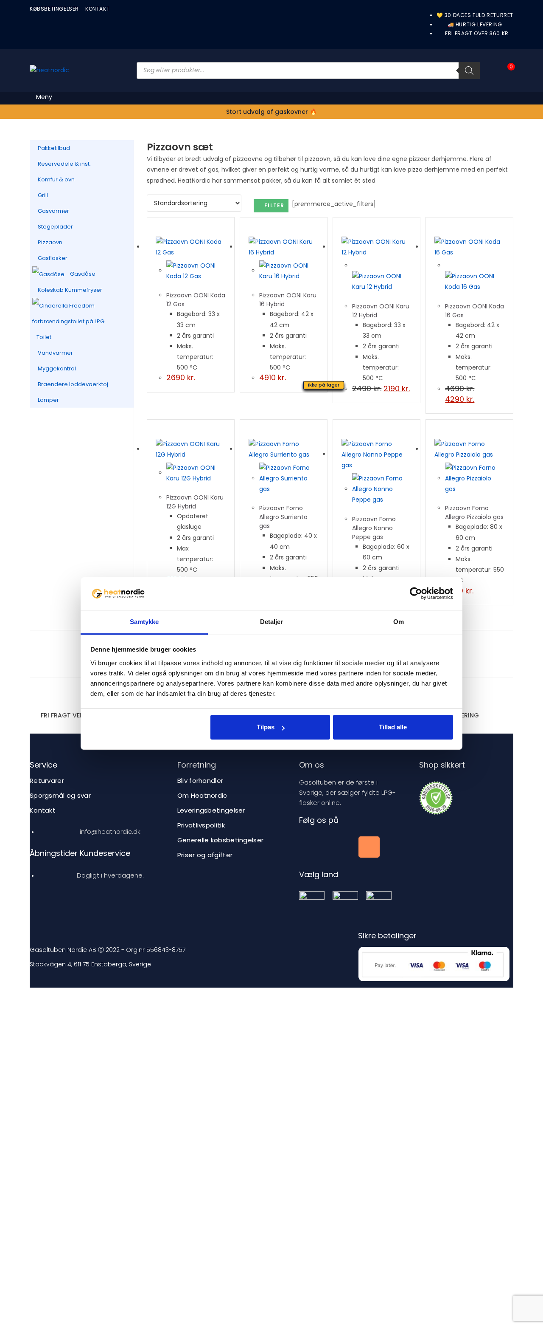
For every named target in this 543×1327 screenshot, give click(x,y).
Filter (274, 205)
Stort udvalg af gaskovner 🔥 (271, 111)
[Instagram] (369, 847)
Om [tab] (398, 621)
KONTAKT (97, 8)
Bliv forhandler (200, 780)
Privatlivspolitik (201, 825)
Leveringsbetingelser (211, 810)
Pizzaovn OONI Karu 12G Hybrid (195, 502)
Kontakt (43, 810)
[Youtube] (339, 847)
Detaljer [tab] (271, 621)
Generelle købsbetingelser (220, 840)
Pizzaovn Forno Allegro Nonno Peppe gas (374, 528)
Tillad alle (393, 727)
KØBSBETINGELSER (54, 8)
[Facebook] (309, 847)
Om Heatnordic (202, 795)
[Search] (469, 70)
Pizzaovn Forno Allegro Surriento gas (283, 517)
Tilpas (265, 727)
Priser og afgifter (204, 854)
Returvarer (47, 780)
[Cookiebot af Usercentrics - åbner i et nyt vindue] (416, 593)
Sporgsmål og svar (60, 795)
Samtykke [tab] (144, 621)
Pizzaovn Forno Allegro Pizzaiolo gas (474, 512)
